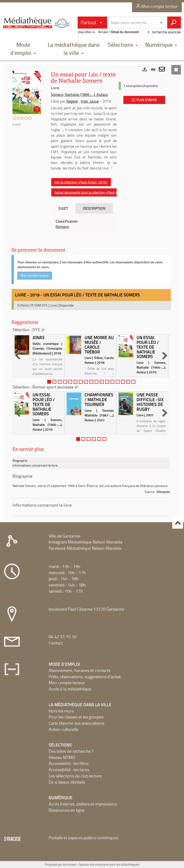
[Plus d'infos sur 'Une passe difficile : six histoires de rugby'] (126, 404)
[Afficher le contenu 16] (128, 382)
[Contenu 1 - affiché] (49, 382)
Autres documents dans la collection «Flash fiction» (90, 192)
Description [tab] (94, 208)
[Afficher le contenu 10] (96, 382)
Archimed (69, 864)
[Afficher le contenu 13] (112, 382)
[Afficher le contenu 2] (54, 382)
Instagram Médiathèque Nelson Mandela (85, 542)
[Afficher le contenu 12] (107, 382)
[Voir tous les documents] (43, 330)
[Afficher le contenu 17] (133, 382)
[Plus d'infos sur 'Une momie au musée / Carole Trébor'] (74, 344)
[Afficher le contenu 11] (102, 382)
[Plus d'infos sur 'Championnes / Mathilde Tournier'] (74, 404)
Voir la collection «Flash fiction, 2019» (81, 182)
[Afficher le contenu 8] (86, 382)
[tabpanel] (84, 224)
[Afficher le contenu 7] (81, 382)
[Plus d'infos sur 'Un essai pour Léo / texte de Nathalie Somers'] (126, 346)
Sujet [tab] (63, 208)
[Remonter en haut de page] (177, 523)
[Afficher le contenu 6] (75, 382)
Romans (62, 226)
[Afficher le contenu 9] (91, 382)
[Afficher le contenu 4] (65, 382)
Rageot (72, 101)
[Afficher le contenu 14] (118, 382)
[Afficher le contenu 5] (70, 382)
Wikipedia (163, 491)
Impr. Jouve (90, 101)
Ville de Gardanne (64, 536)
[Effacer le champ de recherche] (161, 23)
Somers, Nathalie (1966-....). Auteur (79, 94)
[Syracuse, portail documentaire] (37, 24)
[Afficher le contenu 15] (123, 382)
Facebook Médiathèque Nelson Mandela (85, 548)
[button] (23, 49)
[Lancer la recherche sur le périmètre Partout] (174, 23)
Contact (56, 643)
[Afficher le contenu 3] (60, 382)
